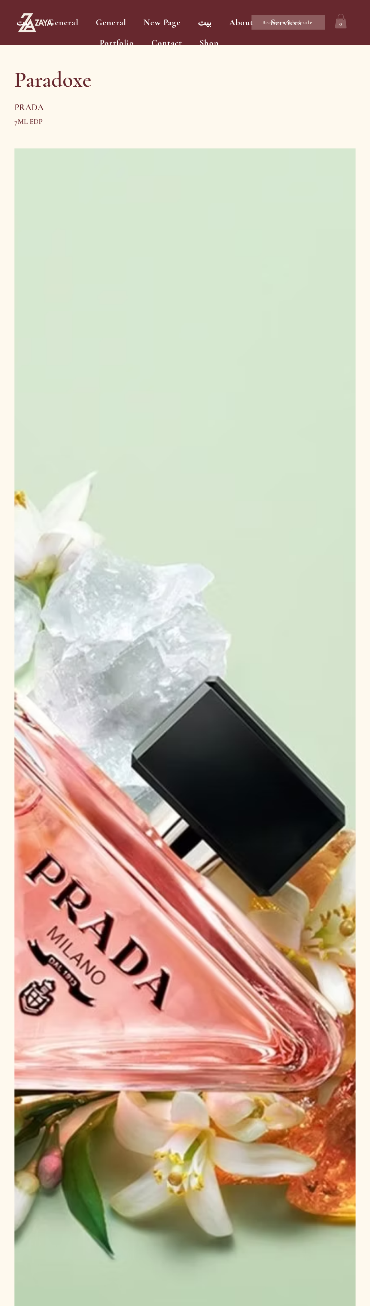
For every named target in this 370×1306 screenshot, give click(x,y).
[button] (341, 21)
